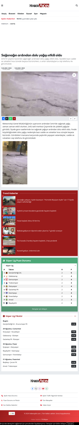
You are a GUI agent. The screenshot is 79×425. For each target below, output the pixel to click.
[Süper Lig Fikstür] (75, 316)
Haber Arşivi (47, 405)
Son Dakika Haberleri (10, 405)
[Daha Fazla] (14, 118)
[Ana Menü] (2, 5)
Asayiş (3, 13)
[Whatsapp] (46, 388)
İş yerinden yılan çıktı (27, 19)
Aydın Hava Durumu (10, 396)
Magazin (43, 13)
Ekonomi (12, 13)
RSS (12, 413)
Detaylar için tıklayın (39, 309)
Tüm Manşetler (48, 400)
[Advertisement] (39, 39)
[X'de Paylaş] (6, 118)
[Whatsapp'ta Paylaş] (10, 118)
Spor (36, 13)
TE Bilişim (44, 419)
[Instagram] (39, 388)
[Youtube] (43, 388)
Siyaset (29, 13)
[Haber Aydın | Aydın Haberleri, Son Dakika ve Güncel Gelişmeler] (39, 5)
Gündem (20, 13)
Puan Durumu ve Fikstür (11, 400)
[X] (36, 388)
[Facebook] (32, 388)
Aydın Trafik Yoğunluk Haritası (53, 396)
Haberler (4, 24)
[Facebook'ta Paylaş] (3, 118)
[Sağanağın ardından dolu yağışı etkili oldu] (39, 93)
